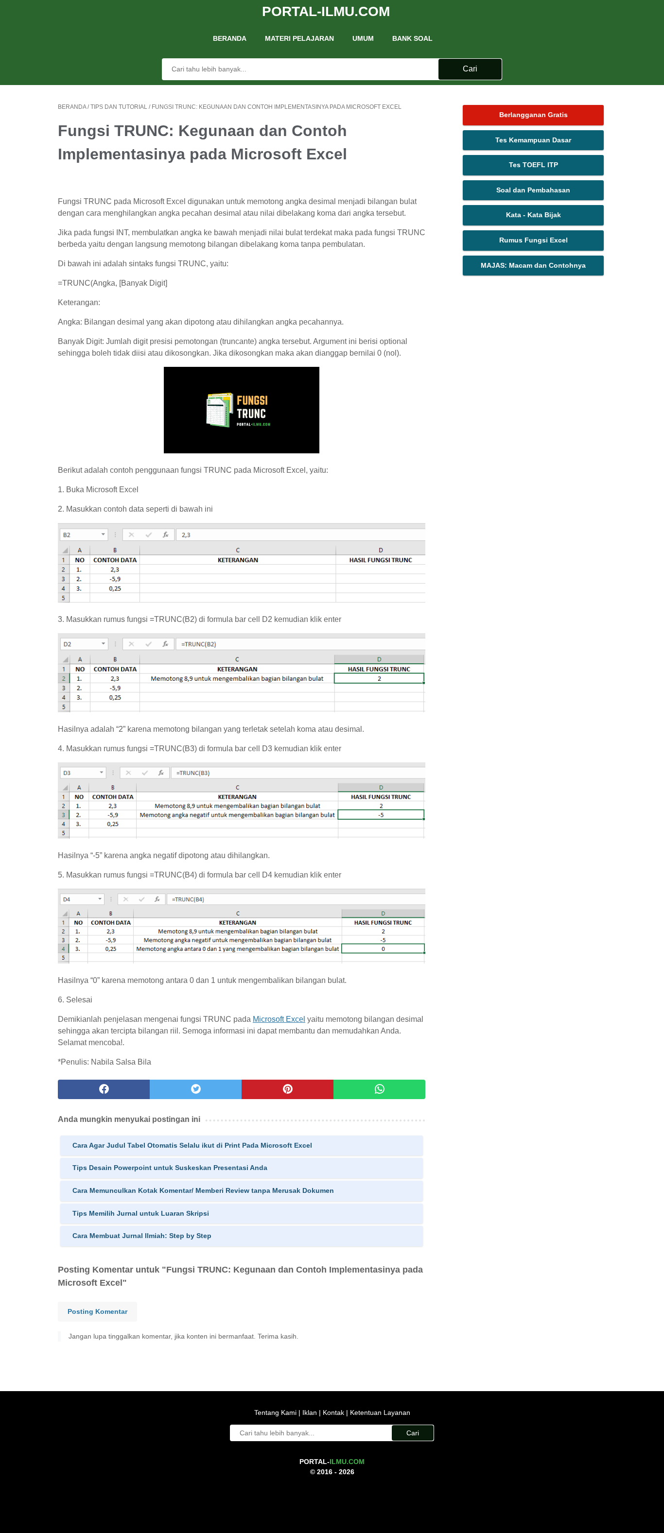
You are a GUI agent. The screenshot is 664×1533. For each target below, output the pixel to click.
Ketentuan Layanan (379, 1412)
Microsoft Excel (279, 1019)
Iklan (309, 1412)
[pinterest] (287, 1089)
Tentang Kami (276, 1412)
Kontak (333, 1412)
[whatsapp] (379, 1089)
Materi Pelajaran (299, 38)
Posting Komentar (97, 1311)
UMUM (363, 38)
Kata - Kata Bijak (533, 215)
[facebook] (104, 1089)
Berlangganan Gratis (533, 115)
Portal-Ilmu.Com (326, 11)
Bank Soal (412, 38)
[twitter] (196, 1089)
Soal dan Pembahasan (533, 190)
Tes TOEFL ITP (533, 165)
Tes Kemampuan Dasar (533, 140)
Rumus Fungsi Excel (533, 240)
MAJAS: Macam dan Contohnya (533, 265)
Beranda (229, 38)
